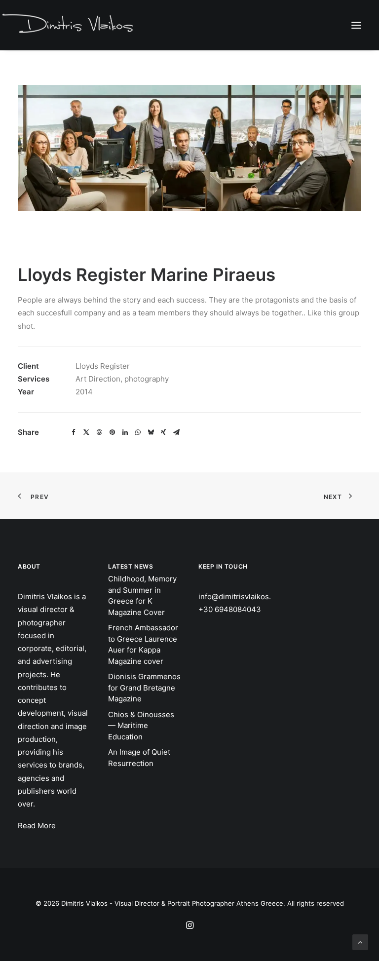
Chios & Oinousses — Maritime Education (141, 725)
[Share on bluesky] (150, 432)
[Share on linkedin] (125, 432)
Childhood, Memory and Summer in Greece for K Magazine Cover (142, 595)
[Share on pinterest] (112, 432)
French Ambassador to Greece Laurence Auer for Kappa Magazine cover (143, 644)
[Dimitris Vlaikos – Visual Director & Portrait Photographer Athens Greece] (69, 25)
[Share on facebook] (73, 432)
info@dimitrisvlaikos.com (242, 596)
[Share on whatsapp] (138, 432)
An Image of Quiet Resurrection (139, 757)
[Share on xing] (163, 432)
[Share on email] (176, 432)
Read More (37, 825)
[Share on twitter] (86, 432)
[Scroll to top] (360, 941)
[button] (356, 25)
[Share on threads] (99, 432)
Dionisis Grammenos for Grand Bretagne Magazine (144, 687)
